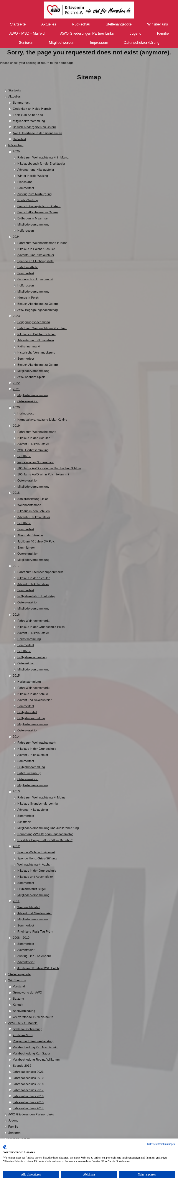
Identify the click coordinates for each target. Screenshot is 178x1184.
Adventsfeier (26, 950)
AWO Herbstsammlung (33, 450)
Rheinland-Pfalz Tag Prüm (35, 931)
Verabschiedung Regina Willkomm (36, 1059)
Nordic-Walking (27, 200)
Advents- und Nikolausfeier (35, 169)
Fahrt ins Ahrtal (27, 267)
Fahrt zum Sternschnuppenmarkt (40, 572)
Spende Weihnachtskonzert (36, 852)
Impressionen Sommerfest (35, 462)
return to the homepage (57, 62)
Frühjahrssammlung (31, 718)
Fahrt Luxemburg (29, 773)
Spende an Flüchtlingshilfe (35, 261)
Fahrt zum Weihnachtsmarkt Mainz (41, 797)
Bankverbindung (24, 1010)
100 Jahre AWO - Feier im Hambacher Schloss (49, 468)
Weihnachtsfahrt (28, 907)
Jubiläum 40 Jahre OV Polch (36, 541)
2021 (16, 389)
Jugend (13, 1120)
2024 (16, 236)
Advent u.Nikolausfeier (32, 754)
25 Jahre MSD (23, 1035)
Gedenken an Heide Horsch (32, 108)
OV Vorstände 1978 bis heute (33, 1017)
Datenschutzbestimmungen (161, 1143)
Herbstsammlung (29, 639)
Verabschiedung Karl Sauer (31, 1053)
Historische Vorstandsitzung (36, 352)
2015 (16, 675)
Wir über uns (17, 980)
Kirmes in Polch (28, 297)
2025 (16, 151)
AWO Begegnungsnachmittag (37, 310)
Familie (13, 1126)
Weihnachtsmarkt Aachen (34, 864)
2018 (16, 492)
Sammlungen (26, 547)
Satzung (18, 998)
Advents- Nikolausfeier (32, 809)
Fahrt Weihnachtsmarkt (33, 620)
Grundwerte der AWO (27, 992)
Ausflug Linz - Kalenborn (34, 956)
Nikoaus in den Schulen (33, 511)
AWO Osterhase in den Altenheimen (37, 133)
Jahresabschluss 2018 (28, 1084)
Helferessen (25, 230)
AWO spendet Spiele (31, 377)
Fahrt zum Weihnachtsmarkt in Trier (42, 328)
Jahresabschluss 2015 (28, 1102)
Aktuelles (14, 96)
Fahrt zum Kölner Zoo (28, 114)
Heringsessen (26, 413)
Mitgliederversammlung (29, 121)
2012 (16, 846)
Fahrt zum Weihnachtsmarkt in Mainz (43, 157)
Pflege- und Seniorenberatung (33, 1041)
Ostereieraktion (27, 401)
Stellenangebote (19, 974)
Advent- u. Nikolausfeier (33, 517)
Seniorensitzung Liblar (32, 498)
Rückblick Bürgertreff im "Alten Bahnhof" (45, 840)
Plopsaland (25, 182)
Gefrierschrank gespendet (35, 279)
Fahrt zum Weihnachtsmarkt (36, 431)
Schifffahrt (24, 456)
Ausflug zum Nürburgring (34, 194)
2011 (16, 901)
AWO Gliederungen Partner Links (31, 1114)
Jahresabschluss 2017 (28, 1090)
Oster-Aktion (26, 663)
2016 (16, 614)
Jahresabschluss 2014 (28, 1108)
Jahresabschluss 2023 (28, 1071)
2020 (16, 407)
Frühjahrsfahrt (27, 712)
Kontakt (18, 1004)
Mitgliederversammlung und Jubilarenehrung (48, 828)
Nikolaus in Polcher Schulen (36, 249)
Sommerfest (21, 102)
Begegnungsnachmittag (33, 322)
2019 (16, 425)
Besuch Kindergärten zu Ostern (34, 127)
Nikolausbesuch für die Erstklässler (41, 163)
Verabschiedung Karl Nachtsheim (35, 1047)
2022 (16, 383)
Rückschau (15, 145)
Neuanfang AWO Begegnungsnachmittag (45, 834)
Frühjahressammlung (32, 657)
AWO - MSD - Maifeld (23, 1023)
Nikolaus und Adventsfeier (35, 876)
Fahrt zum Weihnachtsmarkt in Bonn (42, 242)
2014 (16, 736)
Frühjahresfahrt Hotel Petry (36, 596)
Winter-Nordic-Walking (32, 175)
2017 (16, 566)
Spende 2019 (22, 1065)
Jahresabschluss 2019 (28, 1078)
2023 (16, 316)
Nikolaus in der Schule (32, 694)
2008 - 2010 (21, 937)
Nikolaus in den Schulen (33, 438)
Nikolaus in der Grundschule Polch (41, 626)
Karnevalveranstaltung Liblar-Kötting (42, 419)
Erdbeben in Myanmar (32, 218)
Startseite (14, 90)
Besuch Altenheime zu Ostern (37, 212)
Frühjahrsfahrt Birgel (31, 889)
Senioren (14, 1132)
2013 (16, 791)
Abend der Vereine (30, 535)
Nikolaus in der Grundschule (36, 748)
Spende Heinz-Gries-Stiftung (37, 858)
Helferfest (19, 139)
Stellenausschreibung (27, 1029)
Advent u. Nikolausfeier (33, 444)
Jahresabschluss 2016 (28, 1096)
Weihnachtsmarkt (29, 505)
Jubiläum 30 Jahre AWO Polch (38, 968)
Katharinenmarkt (28, 346)
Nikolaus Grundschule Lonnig (37, 803)
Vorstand (19, 986)
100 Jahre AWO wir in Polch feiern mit (43, 474)
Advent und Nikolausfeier (34, 700)
